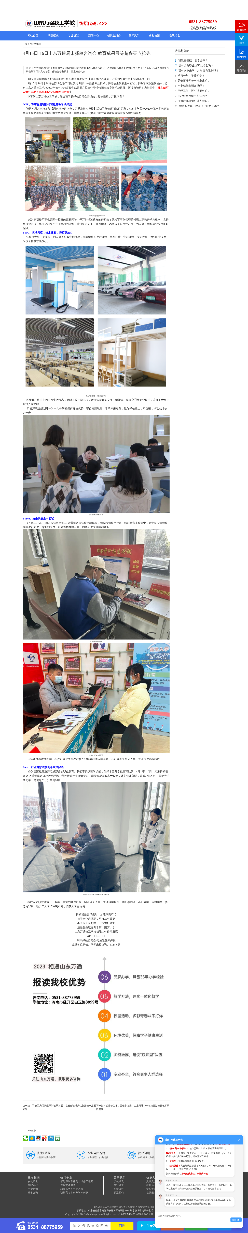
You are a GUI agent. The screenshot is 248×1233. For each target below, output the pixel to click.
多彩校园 (154, 35)
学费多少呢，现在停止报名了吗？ (199, 106)
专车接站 (151, 1189)
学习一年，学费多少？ (191, 75)
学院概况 (53, 35)
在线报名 (174, 35)
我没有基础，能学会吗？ (193, 60)
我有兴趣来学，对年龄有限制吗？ (198, 70)
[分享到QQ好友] (38, 1138)
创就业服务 (114, 35)
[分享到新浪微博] (44, 1138)
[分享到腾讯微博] (51, 1138)
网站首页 (32, 35)
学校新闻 (35, 44)
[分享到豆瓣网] (57, 1138)
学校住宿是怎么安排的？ (192, 95)
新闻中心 (93, 35)
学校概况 (119, 1181)
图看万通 (119, 1189)
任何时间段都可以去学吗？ (194, 100)
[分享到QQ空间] (32, 1138)
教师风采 (134, 35)
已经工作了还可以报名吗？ (194, 90)
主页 (25, 44)
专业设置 (73, 35)
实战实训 (151, 1181)
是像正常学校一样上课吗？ (194, 80)
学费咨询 (33, 1189)
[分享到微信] (25, 1138)
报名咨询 (33, 1192)
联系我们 (119, 1192)
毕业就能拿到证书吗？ (191, 85)
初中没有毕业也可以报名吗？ (195, 65)
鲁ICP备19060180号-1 (132, 1214)
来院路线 (33, 1185)
